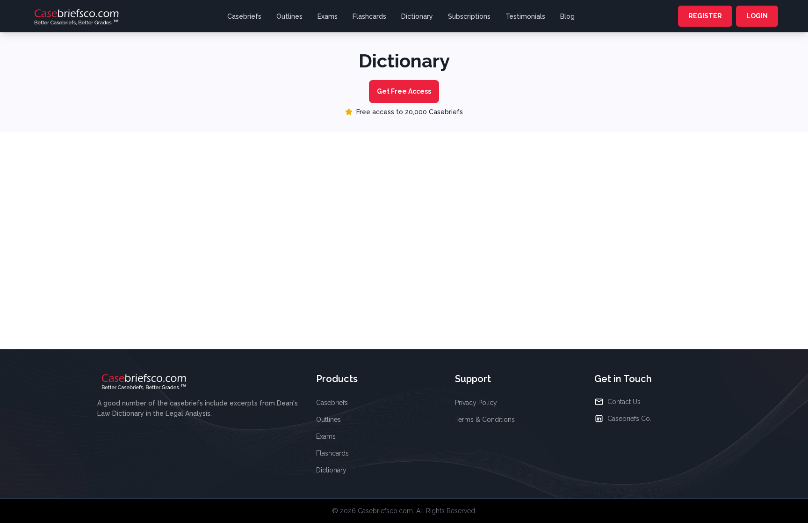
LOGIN (757, 16)
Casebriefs (244, 16)
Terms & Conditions (485, 419)
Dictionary (417, 16)
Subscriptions (469, 16)
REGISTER (705, 16)
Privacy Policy (476, 402)
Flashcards (369, 16)
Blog (567, 16)
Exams (327, 16)
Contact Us (624, 401)
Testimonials (525, 16)
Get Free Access (404, 91)
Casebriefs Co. (629, 418)
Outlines (289, 16)
